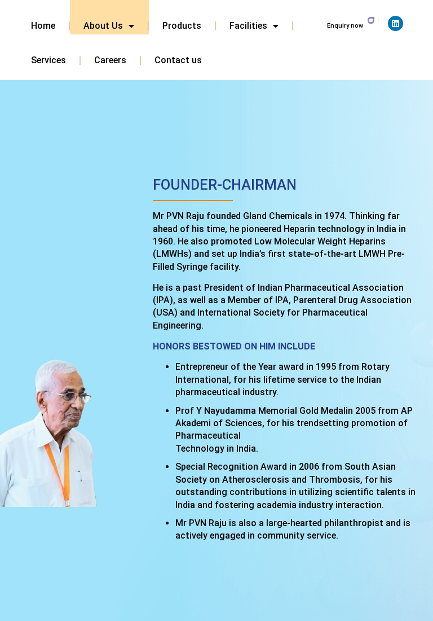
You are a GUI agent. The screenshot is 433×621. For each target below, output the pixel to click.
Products (181, 25)
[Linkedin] (395, 23)
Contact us (178, 60)
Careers (110, 60)
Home (43, 25)
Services (48, 60)
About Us (103, 25)
